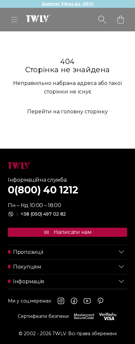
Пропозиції (28, 252)
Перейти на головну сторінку (67, 111)
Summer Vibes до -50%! (68, 3)
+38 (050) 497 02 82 (41, 214)
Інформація (28, 281)
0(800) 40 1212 (43, 190)
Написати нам (72, 232)
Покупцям (27, 267)
